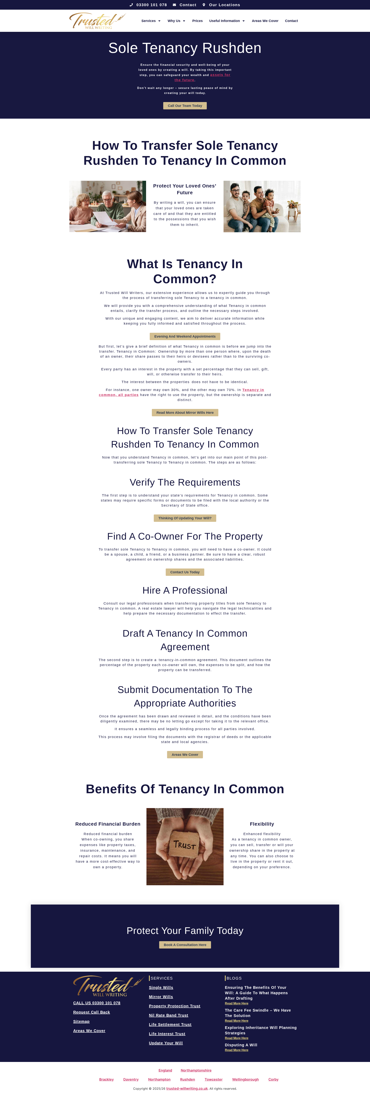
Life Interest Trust (167, 1034)
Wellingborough (245, 1079)
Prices (197, 21)
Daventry (131, 1079)
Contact (291, 21)
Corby (273, 1079)
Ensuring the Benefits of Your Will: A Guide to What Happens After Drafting (256, 992)
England (165, 1070)
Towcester (214, 1079)
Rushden (187, 1079)
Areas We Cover (265, 21)
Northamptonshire (196, 1070)
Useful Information (224, 21)
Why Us (174, 21)
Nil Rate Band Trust (168, 1015)
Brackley (106, 1079)
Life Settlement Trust (170, 1024)
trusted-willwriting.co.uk (187, 1088)
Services (148, 21)
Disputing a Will (241, 1045)
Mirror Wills (161, 997)
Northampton (159, 1079)
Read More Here (236, 1003)
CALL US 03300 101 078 (96, 1003)
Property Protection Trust (174, 1006)
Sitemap (81, 1021)
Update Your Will (166, 1043)
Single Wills (161, 987)
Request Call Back (91, 1012)
